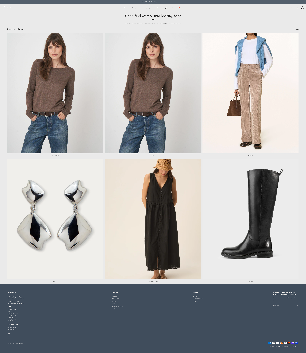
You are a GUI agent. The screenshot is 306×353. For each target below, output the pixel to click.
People (113, 309)
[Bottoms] (250, 93)
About (173, 8)
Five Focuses (115, 304)
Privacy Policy (271, 346)
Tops (153, 155)
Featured (126, 8)
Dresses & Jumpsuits (153, 281)
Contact (195, 296)
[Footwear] (250, 219)
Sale (179, 8)
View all (296, 29)
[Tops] (153, 93)
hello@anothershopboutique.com (16, 303)
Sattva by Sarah (12, 329)
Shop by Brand (165, 8)
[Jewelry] (55, 219)
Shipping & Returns (198, 299)
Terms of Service (279, 346)
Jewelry (148, 8)
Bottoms (250, 155)
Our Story (114, 296)
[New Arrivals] (55, 93)
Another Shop (15, 343)
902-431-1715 (15, 301)
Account (293, 8)
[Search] (298, 8)
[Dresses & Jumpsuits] (153, 219)
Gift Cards (195, 301)
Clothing (134, 8)
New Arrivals (55, 155)
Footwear (141, 8)
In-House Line (115, 301)
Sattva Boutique (12, 327)
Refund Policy (295, 346)
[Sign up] (297, 305)
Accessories (156, 8)
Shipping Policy (287, 346)
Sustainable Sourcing (117, 306)
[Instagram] (9, 333)
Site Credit (21, 343)
